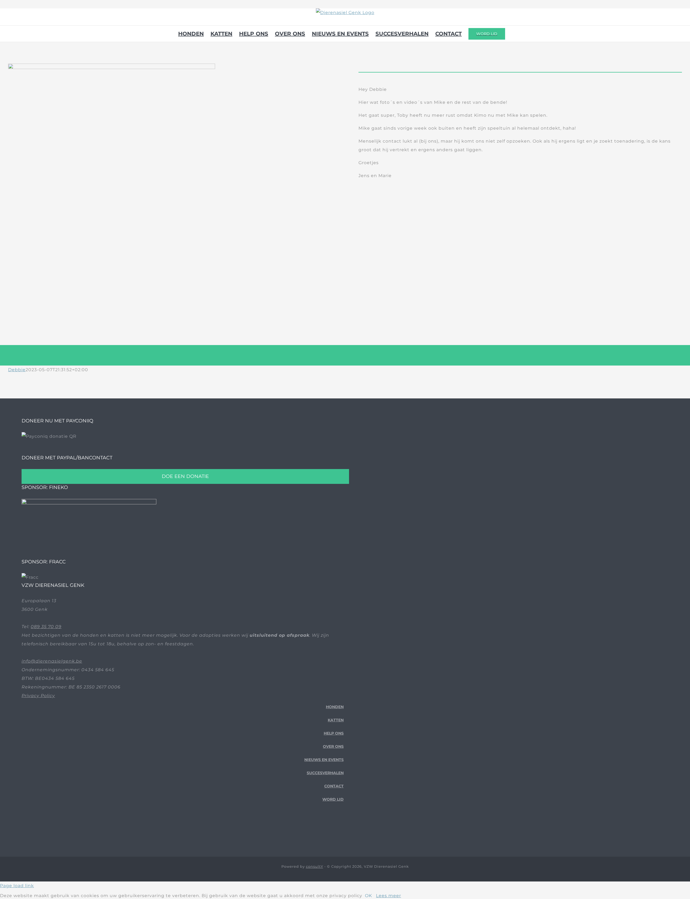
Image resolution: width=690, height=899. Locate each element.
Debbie (17, 369)
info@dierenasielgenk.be (52, 661)
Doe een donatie (185, 476)
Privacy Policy (38, 695)
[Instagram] (342, 828)
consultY (314, 866)
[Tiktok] (333, 828)
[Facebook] (325, 828)
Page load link (17, 885)
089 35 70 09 (46, 626)
